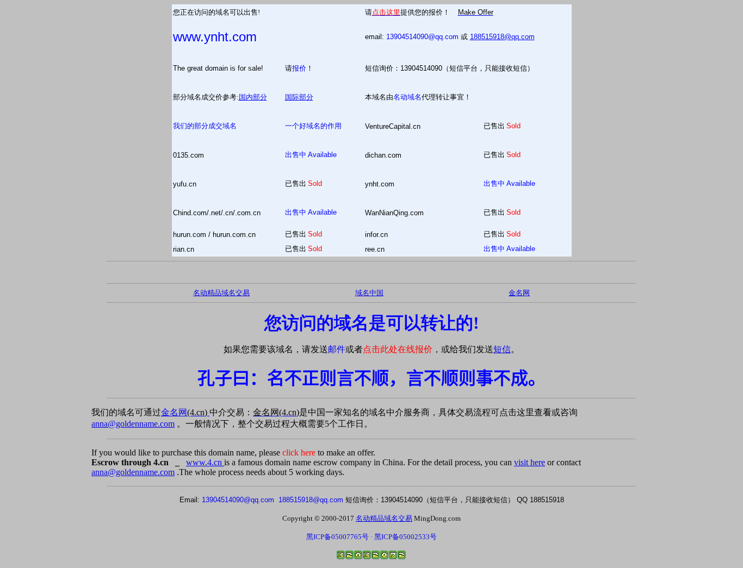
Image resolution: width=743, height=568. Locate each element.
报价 (299, 68)
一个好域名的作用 (313, 126)
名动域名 (407, 97)
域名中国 (369, 293)
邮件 (336, 349)
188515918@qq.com (502, 37)
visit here (529, 462)
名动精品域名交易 (221, 293)
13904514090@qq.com (422, 37)
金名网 (185, 412)
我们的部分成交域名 (205, 126)
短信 (502, 349)
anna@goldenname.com (133, 423)
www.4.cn (205, 462)
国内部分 (253, 97)
